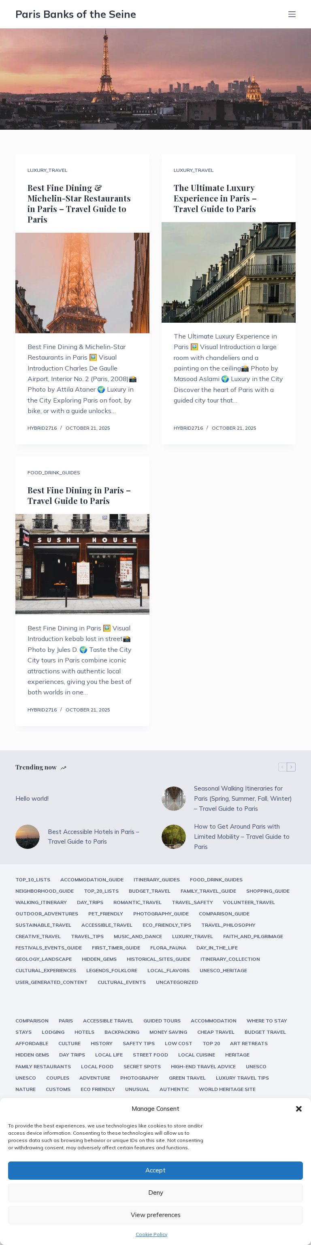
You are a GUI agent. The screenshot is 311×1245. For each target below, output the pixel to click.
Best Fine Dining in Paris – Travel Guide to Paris (79, 495)
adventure (94, 1078)
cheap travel (215, 1032)
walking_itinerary (41, 902)
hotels (84, 1032)
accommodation (213, 1021)
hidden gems (32, 1055)
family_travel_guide (208, 891)
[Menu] (292, 14)
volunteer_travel (249, 902)
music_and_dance (138, 936)
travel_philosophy (228, 925)
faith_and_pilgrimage (253, 936)
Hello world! (32, 798)
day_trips (90, 902)
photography (139, 1078)
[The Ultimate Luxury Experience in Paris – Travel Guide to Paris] (229, 272)
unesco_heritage (223, 970)
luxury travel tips (242, 1078)
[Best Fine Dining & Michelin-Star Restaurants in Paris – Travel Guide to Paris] (82, 283)
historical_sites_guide (158, 959)
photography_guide (161, 914)
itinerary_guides (157, 879)
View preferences (156, 1215)
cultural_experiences (45, 970)
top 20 (211, 1043)
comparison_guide (224, 914)
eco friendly (98, 1089)
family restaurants (43, 1066)
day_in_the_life (217, 948)
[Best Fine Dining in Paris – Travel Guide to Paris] (82, 564)
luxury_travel (47, 170)
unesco (256, 1066)
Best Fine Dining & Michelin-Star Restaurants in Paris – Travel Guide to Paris (79, 203)
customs (58, 1089)
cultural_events (122, 982)
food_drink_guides (54, 472)
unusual (137, 1089)
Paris (66, 1021)
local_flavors (168, 970)
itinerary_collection (230, 959)
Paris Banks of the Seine (75, 14)
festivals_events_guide (48, 948)
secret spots (142, 1066)
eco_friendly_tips (167, 925)
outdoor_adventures (46, 914)
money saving (168, 1032)
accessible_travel (106, 925)
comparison (32, 1021)
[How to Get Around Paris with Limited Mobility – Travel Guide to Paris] (174, 837)
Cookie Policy (151, 1234)
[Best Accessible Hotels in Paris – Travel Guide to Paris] (27, 837)
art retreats (249, 1043)
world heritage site (227, 1089)
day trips (72, 1055)
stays (23, 1032)
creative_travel (38, 936)
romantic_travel (137, 902)
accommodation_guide (92, 879)
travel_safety (192, 902)
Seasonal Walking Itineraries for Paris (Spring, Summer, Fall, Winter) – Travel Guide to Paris (243, 798)
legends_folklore (111, 970)
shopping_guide (268, 891)
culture (69, 1043)
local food (97, 1066)
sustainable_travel (43, 925)
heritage (237, 1055)
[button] (299, 1109)
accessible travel (108, 1021)
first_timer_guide (116, 948)
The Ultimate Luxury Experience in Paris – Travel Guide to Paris (215, 198)
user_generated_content (51, 982)
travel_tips (87, 936)
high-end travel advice (203, 1066)
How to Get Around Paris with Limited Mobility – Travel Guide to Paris (242, 837)
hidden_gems (99, 959)
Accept (155, 1170)
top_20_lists (101, 891)
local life (109, 1055)
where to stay (267, 1021)
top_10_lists (32, 879)
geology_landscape (43, 959)
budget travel (265, 1032)
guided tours (162, 1021)
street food (150, 1055)
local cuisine (196, 1055)
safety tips (139, 1043)
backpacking (121, 1032)
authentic (174, 1089)
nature (25, 1089)
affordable (31, 1043)
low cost (178, 1043)
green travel (187, 1078)
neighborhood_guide (44, 891)
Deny (155, 1192)
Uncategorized (177, 982)
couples (57, 1078)
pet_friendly (105, 914)
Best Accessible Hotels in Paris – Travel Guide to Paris (93, 837)
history (102, 1043)
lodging (53, 1032)
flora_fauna (168, 948)
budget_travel (149, 891)
